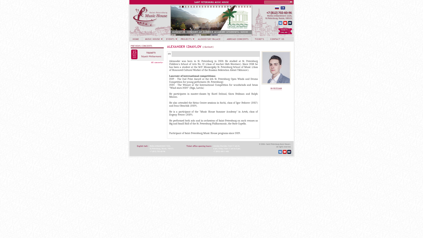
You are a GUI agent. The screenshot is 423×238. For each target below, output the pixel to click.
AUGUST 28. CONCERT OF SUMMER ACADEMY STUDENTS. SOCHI (210, 32)
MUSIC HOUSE (152, 39)
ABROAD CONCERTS (238, 39)
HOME (136, 39)
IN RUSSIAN (276, 88)
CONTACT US (277, 39)
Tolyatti (151, 52)
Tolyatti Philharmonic (151, 56)
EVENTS (170, 39)
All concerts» (157, 62)
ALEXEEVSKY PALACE (209, 39)
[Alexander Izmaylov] (276, 84)
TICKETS (259, 39)
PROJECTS (186, 39)
